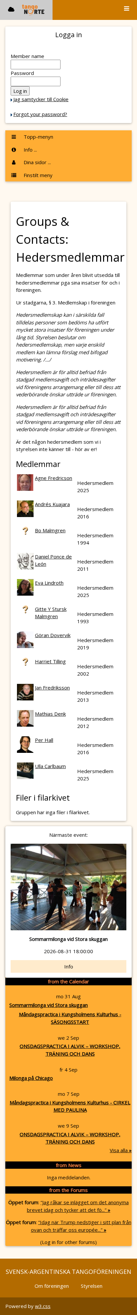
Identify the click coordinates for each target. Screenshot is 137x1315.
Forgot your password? (40, 114)
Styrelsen (91, 1285)
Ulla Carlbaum (50, 766)
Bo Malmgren (50, 530)
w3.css (43, 1306)
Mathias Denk (50, 713)
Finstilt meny (37, 175)
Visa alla (121, 1150)
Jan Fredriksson (52, 687)
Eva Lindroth (49, 582)
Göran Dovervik (52, 635)
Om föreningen (52, 1285)
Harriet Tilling (50, 661)
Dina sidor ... (36, 162)
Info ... (29, 149)
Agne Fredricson (53, 478)
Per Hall (44, 740)
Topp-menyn (37, 136)
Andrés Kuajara (52, 504)
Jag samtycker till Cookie (40, 99)
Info (68, 966)
